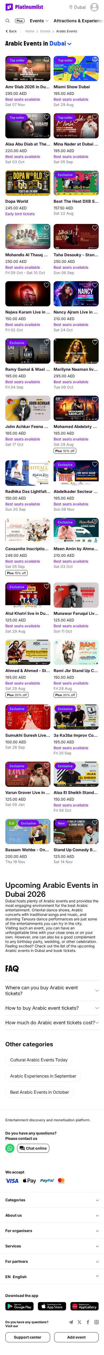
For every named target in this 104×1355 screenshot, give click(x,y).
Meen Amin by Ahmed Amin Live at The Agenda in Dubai (76, 548)
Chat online (36, 1148)
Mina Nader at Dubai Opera (76, 144)
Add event (76, 1337)
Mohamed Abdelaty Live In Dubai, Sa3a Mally (76, 426)
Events (37, 20)
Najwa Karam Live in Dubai (27, 312)
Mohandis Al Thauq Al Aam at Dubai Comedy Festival (27, 254)
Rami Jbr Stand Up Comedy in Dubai (76, 670)
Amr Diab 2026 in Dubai (27, 86)
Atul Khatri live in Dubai (27, 613)
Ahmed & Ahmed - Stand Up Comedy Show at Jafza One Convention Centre (27, 670)
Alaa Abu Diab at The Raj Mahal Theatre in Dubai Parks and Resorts (27, 144)
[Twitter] (79, 1322)
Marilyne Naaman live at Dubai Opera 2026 (76, 369)
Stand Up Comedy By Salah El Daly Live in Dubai (76, 849)
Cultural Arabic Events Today (39, 1059)
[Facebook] (88, 1322)
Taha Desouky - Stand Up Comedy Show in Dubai (76, 254)
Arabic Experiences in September (43, 1076)
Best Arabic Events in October (39, 1092)
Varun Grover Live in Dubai (27, 792)
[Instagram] (96, 1322)
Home (29, 31)
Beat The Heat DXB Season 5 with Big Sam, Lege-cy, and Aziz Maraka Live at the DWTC (76, 201)
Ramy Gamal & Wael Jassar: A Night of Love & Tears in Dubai (27, 369)
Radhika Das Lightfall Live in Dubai (27, 491)
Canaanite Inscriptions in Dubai (27, 548)
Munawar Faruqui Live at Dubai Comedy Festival (76, 613)
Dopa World (16, 201)
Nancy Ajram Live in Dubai (76, 312)
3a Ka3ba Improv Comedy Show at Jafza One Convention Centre (76, 735)
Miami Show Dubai (72, 86)
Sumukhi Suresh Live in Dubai (27, 735)
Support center (27, 1337)
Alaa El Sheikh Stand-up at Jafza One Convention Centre (76, 792)
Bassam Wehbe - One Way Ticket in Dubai (27, 849)
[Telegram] (71, 1322)
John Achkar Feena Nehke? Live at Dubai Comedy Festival (27, 426)
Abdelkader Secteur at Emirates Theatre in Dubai (76, 491)
